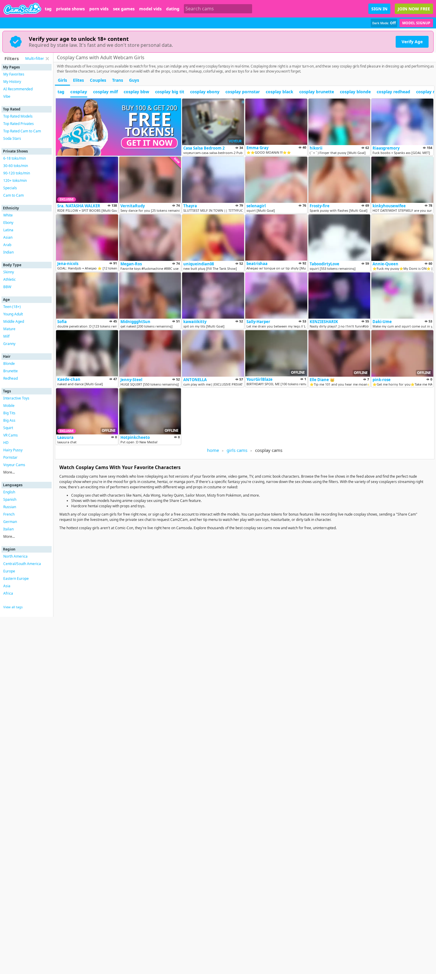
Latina (8, 229)
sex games (124, 9)
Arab (7, 244)
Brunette (10, 370)
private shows (70, 9)
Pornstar (10, 457)
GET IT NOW (149, 142)
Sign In (379, 9)
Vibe (6, 96)
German (10, 521)
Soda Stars (12, 138)
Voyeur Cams (14, 464)
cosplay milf (105, 91)
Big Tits (9, 412)
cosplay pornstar (242, 91)
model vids (150, 9)
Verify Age (412, 41)
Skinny (8, 272)
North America (15, 556)
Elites (78, 80)
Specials (10, 187)
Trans (117, 80)
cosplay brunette (316, 91)
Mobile (9, 405)
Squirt (8, 427)
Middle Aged (13, 321)
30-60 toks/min (15, 165)
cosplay (78, 91)
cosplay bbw (136, 91)
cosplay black (279, 91)
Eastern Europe (16, 578)
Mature (9, 328)
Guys (134, 80)
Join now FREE (414, 9)
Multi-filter (34, 58)
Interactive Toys (16, 398)
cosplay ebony (204, 91)
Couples (98, 80)
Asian (7, 237)
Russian (9, 506)
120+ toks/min (15, 180)
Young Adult (13, 314)
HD (6, 442)
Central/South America (22, 563)
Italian (8, 529)
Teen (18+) (12, 306)
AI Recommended (18, 89)
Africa (8, 593)
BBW (7, 286)
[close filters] (47, 58)
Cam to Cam (13, 195)
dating (172, 9)
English (9, 492)
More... (9, 472)
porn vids (99, 9)
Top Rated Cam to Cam (22, 131)
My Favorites (13, 74)
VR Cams (10, 435)
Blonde (9, 363)
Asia (6, 585)
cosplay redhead (393, 91)
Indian (8, 252)
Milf (6, 336)
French (9, 514)
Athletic (9, 279)
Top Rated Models (18, 116)
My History (12, 81)
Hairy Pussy (13, 449)
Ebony (8, 222)
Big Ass (9, 420)
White (8, 215)
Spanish (9, 499)
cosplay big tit (169, 91)
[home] (22, 9)
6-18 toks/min (14, 158)
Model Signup (416, 22)
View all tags (13, 607)
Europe (9, 571)
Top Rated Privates (18, 123)
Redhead (10, 378)
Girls (62, 80)
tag (48, 9)
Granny (9, 343)
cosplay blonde (355, 91)
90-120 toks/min (16, 173)
